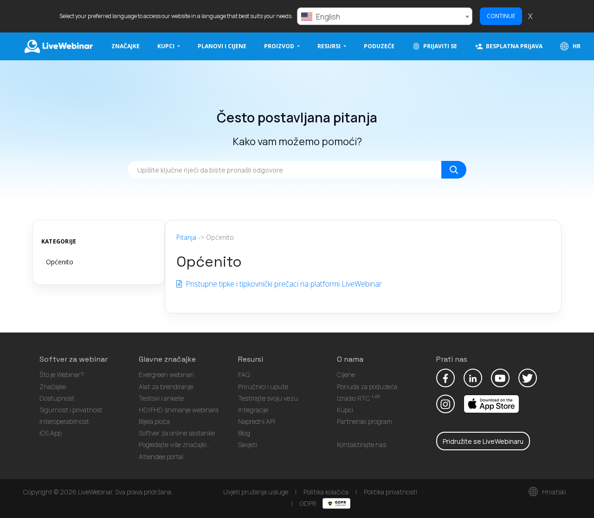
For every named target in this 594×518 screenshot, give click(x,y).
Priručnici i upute (263, 386)
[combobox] (384, 16)
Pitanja (186, 237)
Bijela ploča (154, 421)
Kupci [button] (166, 46)
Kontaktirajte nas (361, 444)
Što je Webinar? (61, 374)
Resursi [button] (329, 46)
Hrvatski (553, 491)
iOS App (50, 432)
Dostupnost (57, 398)
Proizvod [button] (280, 46)
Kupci (345, 409)
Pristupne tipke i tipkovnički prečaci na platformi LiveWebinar (283, 284)
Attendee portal (161, 456)
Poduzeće (379, 46)
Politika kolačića (326, 491)
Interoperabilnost (64, 421)
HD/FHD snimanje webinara (179, 409)
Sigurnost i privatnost (71, 409)
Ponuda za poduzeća (367, 386)
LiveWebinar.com (58, 46)
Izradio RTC (358, 398)
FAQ (244, 374)
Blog (244, 432)
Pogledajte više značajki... (175, 444)
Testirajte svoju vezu (268, 398)
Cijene (346, 374)
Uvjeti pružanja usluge (255, 491)
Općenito (59, 261)
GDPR (309, 503)
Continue (501, 16)
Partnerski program (364, 421)
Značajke (125, 46)
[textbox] (384, 17)
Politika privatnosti (390, 491)
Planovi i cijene (222, 46)
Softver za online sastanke (177, 432)
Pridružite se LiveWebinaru (483, 441)
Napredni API (256, 421)
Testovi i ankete (161, 398)
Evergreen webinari (166, 374)
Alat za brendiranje (166, 386)
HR (576, 46)
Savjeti (247, 444)
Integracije (253, 409)
